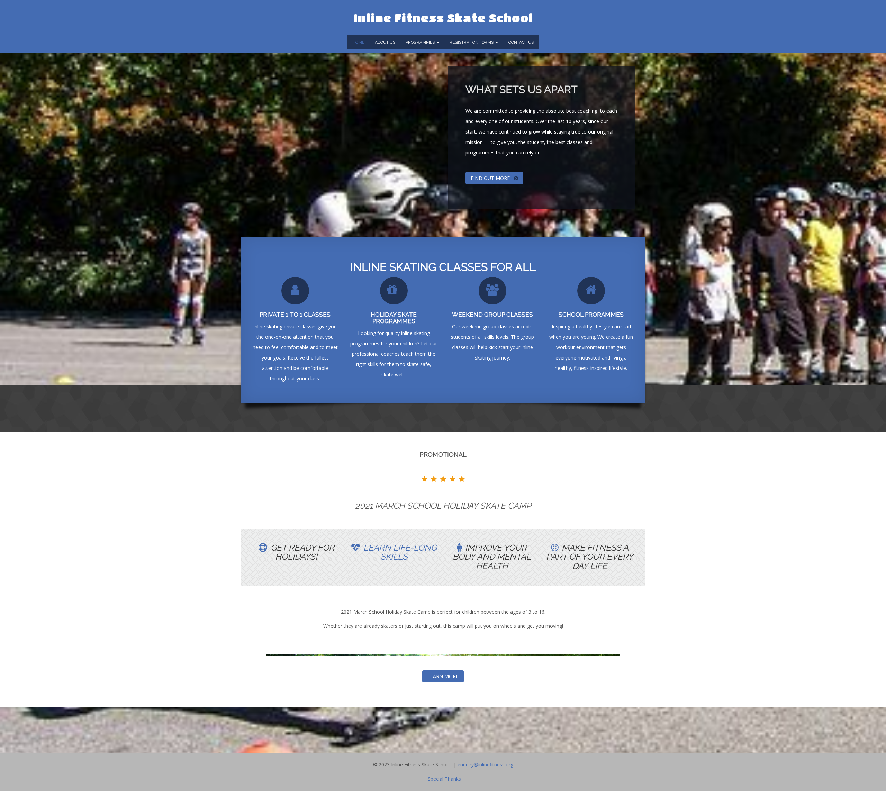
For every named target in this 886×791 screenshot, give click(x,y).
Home (358, 42)
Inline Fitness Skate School (443, 18)
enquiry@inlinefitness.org (485, 764)
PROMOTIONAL (443, 454)
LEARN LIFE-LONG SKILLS (400, 552)
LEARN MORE (443, 676)
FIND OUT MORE (491, 178)
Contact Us (521, 42)
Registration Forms (472, 42)
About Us (385, 42)
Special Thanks (444, 778)
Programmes (421, 42)
